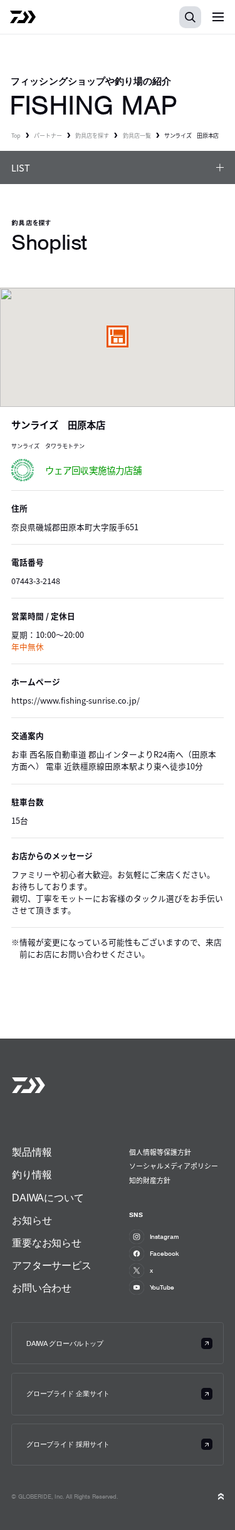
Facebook (164, 1253)
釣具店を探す (92, 135)
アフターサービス (51, 1265)
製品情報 (31, 1152)
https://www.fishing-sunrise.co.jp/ (75, 700)
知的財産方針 (149, 1180)
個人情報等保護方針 (160, 1152)
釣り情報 (31, 1174)
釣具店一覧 (137, 135)
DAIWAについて (48, 1197)
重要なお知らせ (46, 1242)
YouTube (162, 1287)
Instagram (164, 1236)
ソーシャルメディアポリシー (173, 1166)
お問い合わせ (41, 1287)
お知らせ (31, 1220)
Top (16, 135)
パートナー (48, 135)
